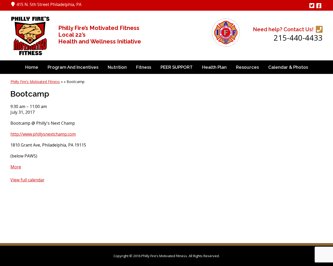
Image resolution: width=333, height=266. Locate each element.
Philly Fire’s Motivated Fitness (35, 81)
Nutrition (117, 67)
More (15, 167)
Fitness (143, 67)
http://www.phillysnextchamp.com (43, 134)
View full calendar (27, 180)
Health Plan (214, 67)
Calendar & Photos (288, 67)
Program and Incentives (73, 67)
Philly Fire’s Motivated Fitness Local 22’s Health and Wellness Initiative (99, 34)
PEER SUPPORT (177, 67)
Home (31, 67)
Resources (247, 67)
